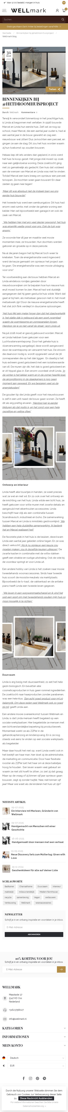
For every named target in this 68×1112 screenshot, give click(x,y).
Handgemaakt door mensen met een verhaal (38, 842)
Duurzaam (42, 886)
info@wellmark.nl (18, 1019)
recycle (8, 897)
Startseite (6, 33)
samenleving (23, 897)
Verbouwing (10, 903)
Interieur (57, 886)
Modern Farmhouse (49, 892)
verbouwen (50, 897)
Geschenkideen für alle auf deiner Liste (35, 870)
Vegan (37, 897)
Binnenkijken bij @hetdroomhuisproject (35, 33)
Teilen (52, 89)
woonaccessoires (43, 903)
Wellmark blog (9, 36)
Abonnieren (34, 934)
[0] (64, 10)
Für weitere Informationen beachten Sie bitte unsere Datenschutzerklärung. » (34, 1104)
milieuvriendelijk (26, 892)
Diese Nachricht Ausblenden (36, 1098)
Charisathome (25, 886)
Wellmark (25, 903)
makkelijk (9, 892)
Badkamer (9, 886)
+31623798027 (16, 1010)
